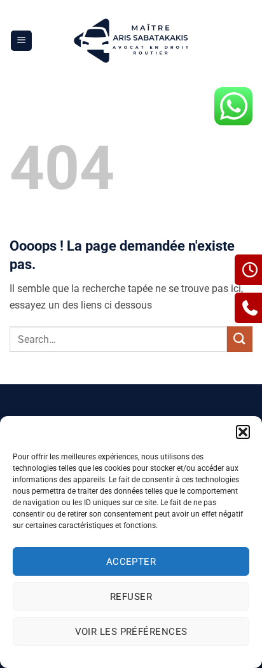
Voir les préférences (131, 631)
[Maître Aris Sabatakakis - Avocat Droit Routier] (131, 40)
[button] (243, 432)
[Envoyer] (239, 338)
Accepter (131, 561)
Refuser (131, 596)
